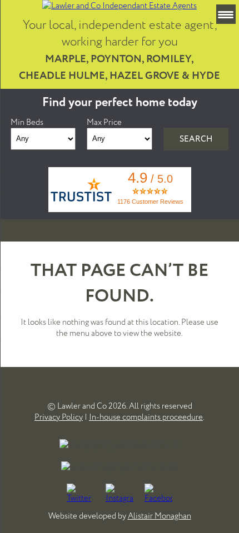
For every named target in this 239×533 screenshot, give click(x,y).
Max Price (104, 122)
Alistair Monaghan (159, 515)
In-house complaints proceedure (146, 417)
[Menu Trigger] (226, 14)
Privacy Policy (58, 417)
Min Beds (27, 122)
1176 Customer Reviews (150, 201)
